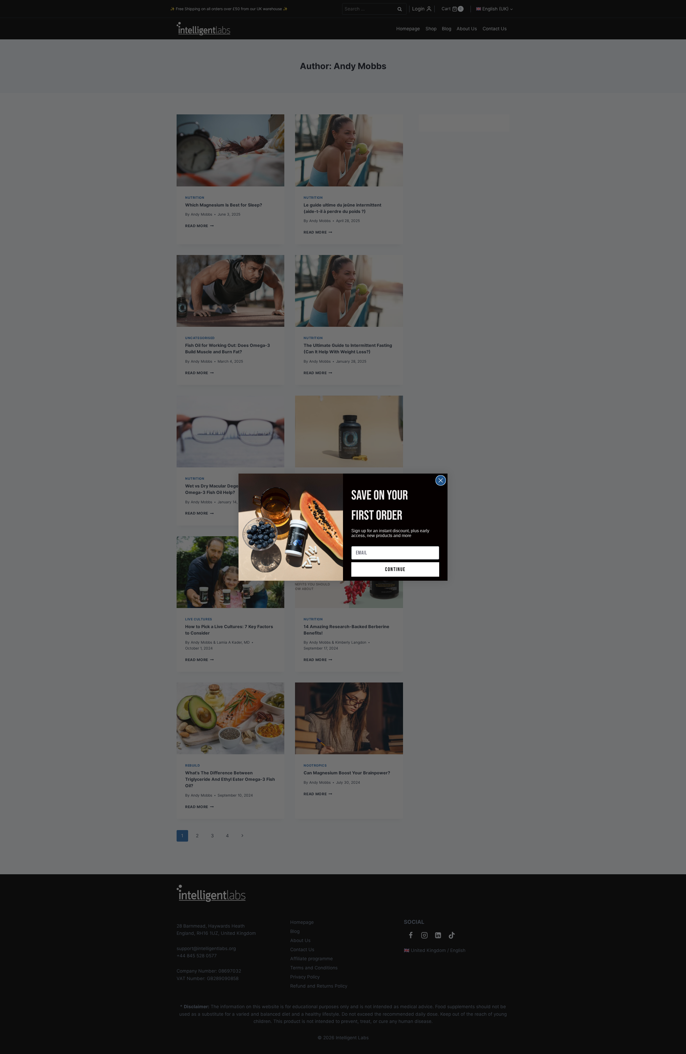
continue (395, 569)
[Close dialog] (440, 480)
